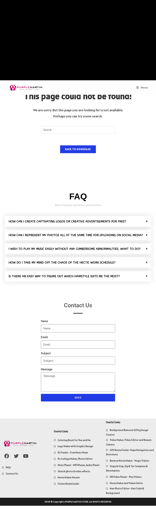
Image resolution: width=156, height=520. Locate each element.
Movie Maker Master (69, 477)
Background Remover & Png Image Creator (127, 432)
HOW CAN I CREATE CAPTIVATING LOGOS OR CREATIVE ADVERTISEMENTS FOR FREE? (67, 221)
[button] (78, 221)
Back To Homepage (78, 149)
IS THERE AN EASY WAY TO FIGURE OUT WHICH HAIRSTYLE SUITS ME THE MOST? (64, 276)
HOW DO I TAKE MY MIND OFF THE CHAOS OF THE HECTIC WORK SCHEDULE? (62, 262)
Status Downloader (68, 483)
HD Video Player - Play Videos (126, 477)
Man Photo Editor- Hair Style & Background (125, 491)
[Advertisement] (78, 41)
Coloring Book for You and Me (74, 440)
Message (46, 369)
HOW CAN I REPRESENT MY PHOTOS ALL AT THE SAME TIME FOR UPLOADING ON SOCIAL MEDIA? (76, 235)
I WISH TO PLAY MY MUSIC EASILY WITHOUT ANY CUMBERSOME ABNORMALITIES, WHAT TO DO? (75, 249)
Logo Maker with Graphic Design (75, 446)
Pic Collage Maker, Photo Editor (75, 458)
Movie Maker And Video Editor (126, 483)
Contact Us (12, 473)
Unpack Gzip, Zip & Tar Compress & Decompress (127, 468)
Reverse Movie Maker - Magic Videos (129, 460)
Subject (46, 353)
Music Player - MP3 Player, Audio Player (78, 465)
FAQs (8, 467)
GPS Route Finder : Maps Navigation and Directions (130, 452)
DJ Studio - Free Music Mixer (73, 452)
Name (44, 321)
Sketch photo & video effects (74, 471)
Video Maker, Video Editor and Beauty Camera (128, 442)
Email (44, 337)
